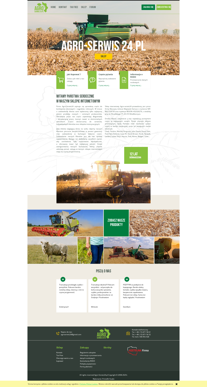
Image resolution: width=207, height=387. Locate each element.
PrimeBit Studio (108, 379)
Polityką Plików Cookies (89, 384)
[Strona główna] (41, 7)
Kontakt (59, 352)
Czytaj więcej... (72, 85)
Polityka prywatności (88, 364)
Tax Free (59, 355)
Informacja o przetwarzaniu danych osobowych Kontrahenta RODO (91, 358)
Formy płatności (86, 366)
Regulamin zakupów (88, 352)
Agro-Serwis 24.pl (103, 46)
